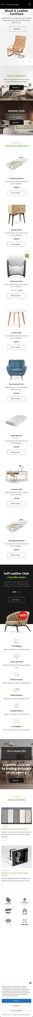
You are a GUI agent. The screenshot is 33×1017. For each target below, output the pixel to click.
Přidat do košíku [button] (15, 193)
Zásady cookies (6, 1014)
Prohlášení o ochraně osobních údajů (20, 1014)
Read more (15, 87)
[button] (30, 983)
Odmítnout (16, 1006)
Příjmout (16, 1001)
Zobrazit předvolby (16, 1010)
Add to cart (15, 600)
